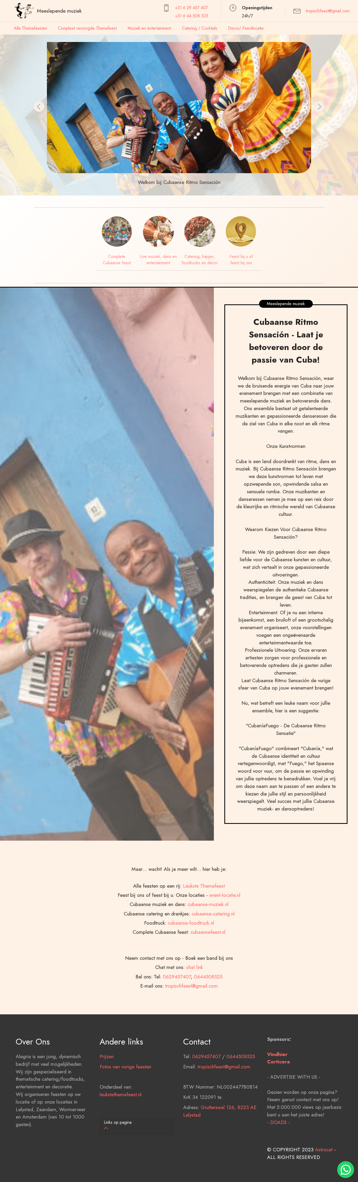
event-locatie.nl (224, 895)
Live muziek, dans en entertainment (158, 259)
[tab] (137, 1125)
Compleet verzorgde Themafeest (87, 28)
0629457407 (177, 976)
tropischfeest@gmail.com (328, 11)
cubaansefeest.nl (208, 932)
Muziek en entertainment (149, 28)
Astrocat (324, 1149)
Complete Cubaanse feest (117, 259)
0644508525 (208, 976)
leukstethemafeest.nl (121, 1094)
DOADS (278, 1122)
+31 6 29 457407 (191, 8)
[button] (39, 106)
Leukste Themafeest (204, 885)
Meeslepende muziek (59, 10)
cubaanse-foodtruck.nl (191, 922)
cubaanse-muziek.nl (208, 904)
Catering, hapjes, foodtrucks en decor (200, 259)
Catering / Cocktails (199, 28)
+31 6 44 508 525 (191, 16)
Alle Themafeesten (30, 28)
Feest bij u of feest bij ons (241, 259)
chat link (194, 967)
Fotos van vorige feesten (125, 1066)
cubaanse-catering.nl (213, 913)
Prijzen (107, 1056)
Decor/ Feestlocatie (246, 28)
